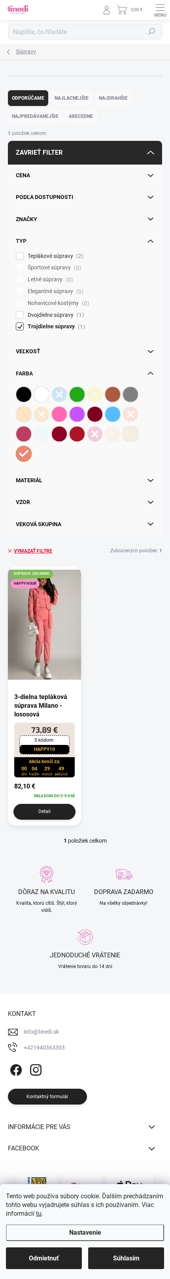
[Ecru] (130, 434)
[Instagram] (35, 1068)
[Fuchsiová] (24, 434)
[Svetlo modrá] (113, 414)
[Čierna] (24, 394)
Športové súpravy (53, 267)
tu (39, 1213)
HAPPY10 (44, 749)
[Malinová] (95, 434)
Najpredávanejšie (35, 116)
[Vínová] (77, 434)
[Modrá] (59, 394)
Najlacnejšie (72, 98)
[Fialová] (77, 414)
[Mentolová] (41, 434)
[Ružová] (59, 414)
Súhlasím (126, 1258)
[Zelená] (77, 394)
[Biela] (41, 394)
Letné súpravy (49, 279)
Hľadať (151, 31)
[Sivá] (130, 394)
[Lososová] (24, 454)
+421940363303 (44, 1047)
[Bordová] (95, 414)
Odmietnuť (44, 1258)
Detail (44, 811)
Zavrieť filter (39, 152)
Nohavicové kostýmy (57, 303)
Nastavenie (85, 1232)
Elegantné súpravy (54, 291)
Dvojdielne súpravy (55, 315)
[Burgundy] (59, 434)
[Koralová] (130, 414)
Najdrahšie (113, 98)
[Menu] (160, 10)
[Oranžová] (41, 414)
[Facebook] (15, 1068)
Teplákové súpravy (54, 256)
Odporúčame (28, 98)
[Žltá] (95, 394)
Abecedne (81, 116)
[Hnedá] (113, 394)
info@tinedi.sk (41, 1032)
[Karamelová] (113, 434)
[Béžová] (24, 414)
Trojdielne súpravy (55, 326)
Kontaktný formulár (47, 1096)
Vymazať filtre (33, 551)
